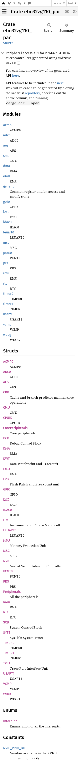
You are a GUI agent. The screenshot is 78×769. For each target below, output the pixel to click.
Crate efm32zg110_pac (36, 12)
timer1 (8, 304)
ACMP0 (8, 362)
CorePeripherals (15, 428)
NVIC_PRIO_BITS (15, 748)
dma (6, 166)
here (15, 75)
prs (5, 263)
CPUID (7, 418)
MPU (6, 540)
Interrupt (10, 721)
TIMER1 (8, 653)
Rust (70, 3)
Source (8, 43)
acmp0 (8, 125)
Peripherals (12, 592)
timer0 (8, 294)
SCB (6, 622)
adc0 (7, 135)
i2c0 (6, 212)
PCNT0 (8, 571)
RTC (6, 612)
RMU (6, 602)
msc (6, 243)
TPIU (6, 663)
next (60, 83)
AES (6, 382)
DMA (6, 448)
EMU (6, 469)
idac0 (7, 222)
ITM (6, 520)
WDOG (7, 694)
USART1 (8, 673)
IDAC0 (7, 510)
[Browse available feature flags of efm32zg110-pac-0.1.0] (29, 3)
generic (8, 186)
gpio (6, 202)
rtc (5, 283)
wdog (7, 335)
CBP (6, 392)
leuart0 (8, 232)
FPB (6, 479)
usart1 (7, 314)
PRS (6, 581)
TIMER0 (8, 643)
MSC (6, 551)
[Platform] (22, 3)
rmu (6, 273)
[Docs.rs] (3, 3)
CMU (6, 407)
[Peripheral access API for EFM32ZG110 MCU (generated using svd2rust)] (12, 3)
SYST (6, 633)
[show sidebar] (4, 11)
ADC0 (7, 372)
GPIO (6, 489)
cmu (6, 156)
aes (5, 145)
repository (32, 93)
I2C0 (6, 500)
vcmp (7, 324)
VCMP (7, 684)
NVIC (6, 561)
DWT (6, 459)
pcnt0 (7, 253)
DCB (6, 438)
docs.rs (57, 3)
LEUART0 (9, 530)
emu (6, 176)
